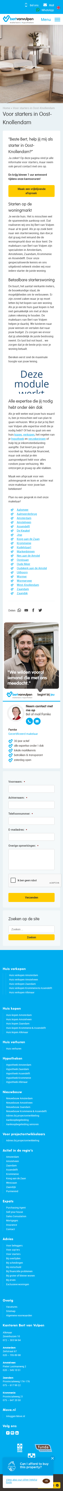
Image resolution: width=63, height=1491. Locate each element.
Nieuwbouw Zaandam (18, 1107)
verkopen (28, 434)
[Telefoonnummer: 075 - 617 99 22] (29, 721)
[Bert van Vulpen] (18, 19)
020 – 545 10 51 (12, 1370)
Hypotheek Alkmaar (17, 1082)
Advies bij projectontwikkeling (22, 1115)
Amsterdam (24, 518)
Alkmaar (7, 1332)
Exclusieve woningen (17, 1284)
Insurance (11, 1224)
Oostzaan (23, 560)
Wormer (22, 576)
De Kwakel (23, 530)
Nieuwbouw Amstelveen (19, 1102)
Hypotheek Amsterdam (18, 1064)
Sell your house (14, 1212)
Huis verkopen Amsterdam (23, 975)
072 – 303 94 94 (12, 1340)
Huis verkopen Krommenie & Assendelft (30, 988)
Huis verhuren (13, 1048)
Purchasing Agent (16, 1207)
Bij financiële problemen (19, 1271)
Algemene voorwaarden (19, 1315)
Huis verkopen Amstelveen (23, 979)
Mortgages (12, 1220)
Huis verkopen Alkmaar (21, 992)
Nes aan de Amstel (28, 556)
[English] (58, 7)
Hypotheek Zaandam (17, 1069)
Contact (10, 1229)
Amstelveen (24, 522)
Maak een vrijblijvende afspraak (32, 191)
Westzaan (11, 1182)
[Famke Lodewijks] (15, 713)
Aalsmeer (23, 510)
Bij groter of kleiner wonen (20, 1275)
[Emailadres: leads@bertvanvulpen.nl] (37, 721)
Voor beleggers (14, 1245)
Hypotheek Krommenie (18, 1077)
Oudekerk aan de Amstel (32, 568)
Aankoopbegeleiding (17, 1120)
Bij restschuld (13, 1267)
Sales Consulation (16, 1216)
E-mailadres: (17, 830)
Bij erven (11, 1280)
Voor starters (13, 1254)
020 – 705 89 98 (12, 1355)
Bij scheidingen (14, 1262)
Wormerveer (24, 581)
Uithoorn (22, 572)
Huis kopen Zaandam (17, 1023)
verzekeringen (37, 439)
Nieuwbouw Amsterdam (19, 1098)
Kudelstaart (24, 547)
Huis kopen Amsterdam (19, 1015)
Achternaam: (17, 798)
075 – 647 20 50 (12, 1400)
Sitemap (10, 1311)
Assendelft (23, 526)
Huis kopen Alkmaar (17, 1032)
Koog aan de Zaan (28, 539)
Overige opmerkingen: (23, 846)
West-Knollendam (28, 585)
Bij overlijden (13, 1258)
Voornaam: (16, 782)
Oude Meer (23, 564)
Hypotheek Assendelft (18, 1073)
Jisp (19, 535)
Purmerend (12, 1191)
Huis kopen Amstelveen (19, 1019)
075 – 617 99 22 (12, 1385)
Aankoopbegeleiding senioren (22, 1124)
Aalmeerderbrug (27, 514)
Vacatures (11, 1306)
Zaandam (23, 589)
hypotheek (17, 439)
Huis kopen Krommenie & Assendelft (26, 1027)
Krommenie (24, 543)
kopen (18, 434)
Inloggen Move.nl (15, 1416)
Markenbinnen (26, 551)
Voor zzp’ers (13, 1249)
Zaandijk (22, 593)
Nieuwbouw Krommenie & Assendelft (26, 1111)
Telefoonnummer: (20, 814)
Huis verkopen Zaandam (22, 983)
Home (6, 108)
